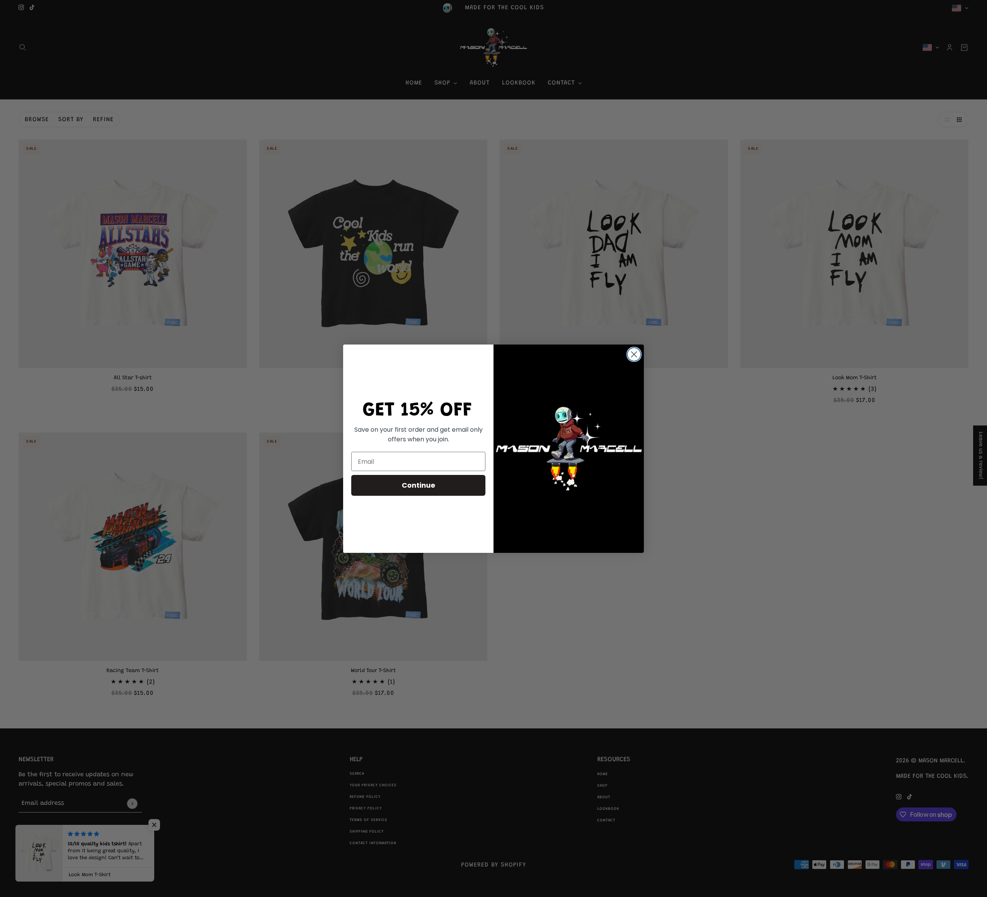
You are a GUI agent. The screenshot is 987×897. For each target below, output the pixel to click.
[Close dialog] (634, 354)
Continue (418, 485)
